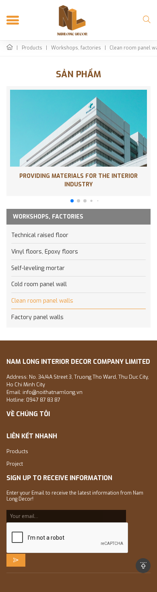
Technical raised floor (39, 235)
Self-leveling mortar (38, 268)
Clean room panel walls (42, 301)
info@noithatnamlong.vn (53, 392)
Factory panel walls (37, 317)
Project (14, 463)
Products (32, 48)
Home (9, 48)
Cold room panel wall (39, 284)
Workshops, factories (76, 48)
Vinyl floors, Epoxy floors (44, 252)
